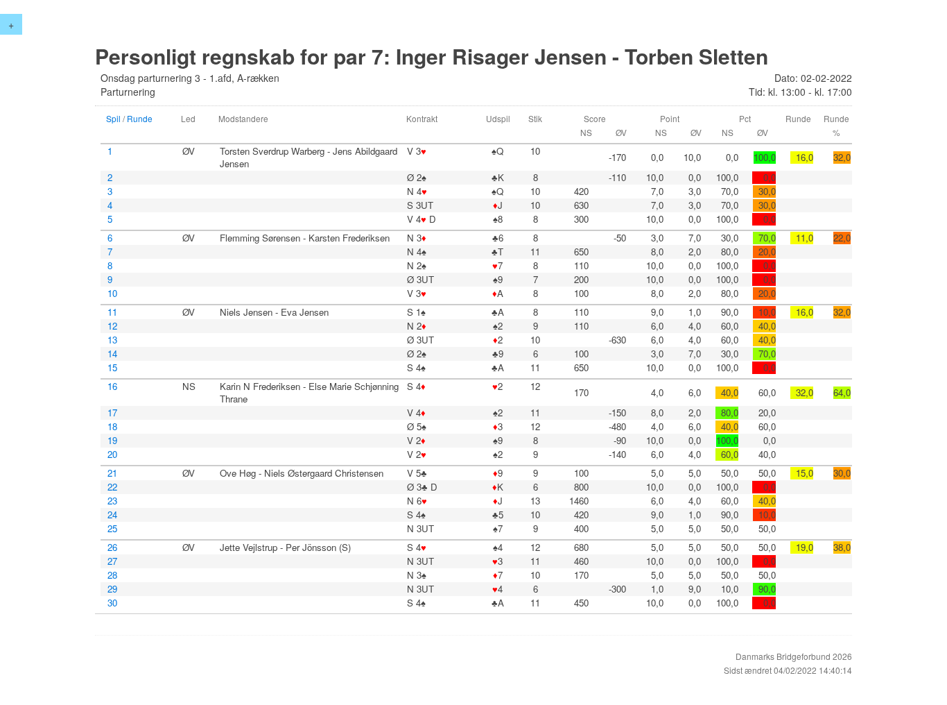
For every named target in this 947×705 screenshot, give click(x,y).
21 (112, 473)
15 (112, 368)
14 (112, 354)
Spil (113, 118)
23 (112, 501)
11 (112, 312)
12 (112, 326)
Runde (140, 118)
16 (112, 386)
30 (112, 603)
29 (112, 589)
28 (112, 575)
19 (112, 440)
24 (112, 515)
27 (112, 561)
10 (112, 293)
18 (112, 427)
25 (112, 529)
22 (112, 487)
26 (112, 547)
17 (112, 413)
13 (112, 340)
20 (112, 454)
